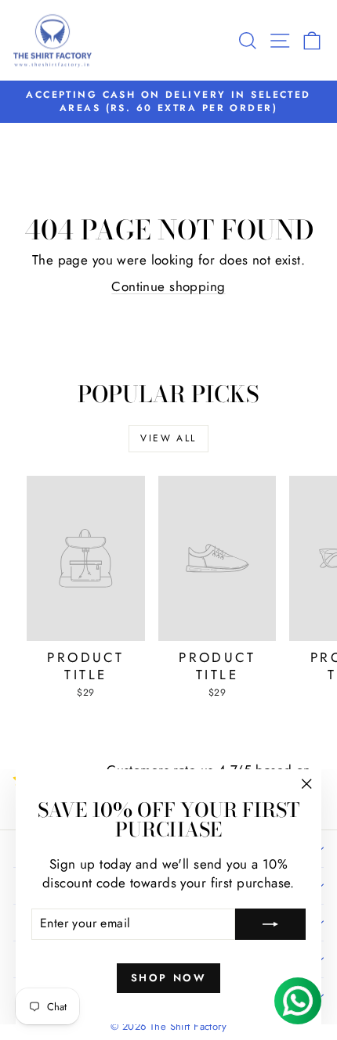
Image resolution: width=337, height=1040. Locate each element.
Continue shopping (168, 286)
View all (168, 438)
